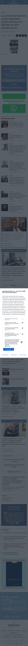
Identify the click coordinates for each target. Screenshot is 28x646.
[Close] (24, 291)
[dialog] (14, 323)
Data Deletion (5, 354)
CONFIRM (8, 349)
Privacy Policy (22, 354)
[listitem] (14, 319)
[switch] (22, 323)
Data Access (14, 354)
